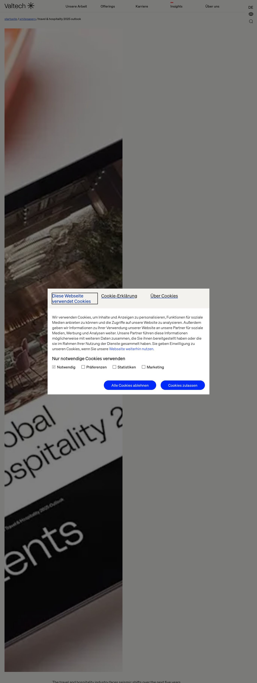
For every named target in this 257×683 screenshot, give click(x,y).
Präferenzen (96, 366)
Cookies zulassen (182, 385)
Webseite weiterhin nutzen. (131, 348)
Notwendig (66, 366)
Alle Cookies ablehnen (130, 385)
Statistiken (127, 366)
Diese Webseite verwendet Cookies (71, 298)
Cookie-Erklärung (119, 296)
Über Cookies (164, 296)
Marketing (155, 366)
